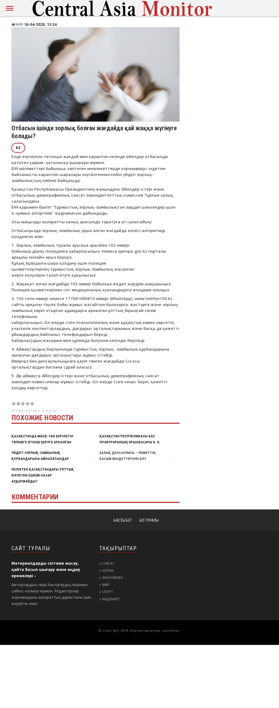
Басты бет (123, 520)
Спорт (107, 591)
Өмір (106, 584)
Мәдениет (111, 599)
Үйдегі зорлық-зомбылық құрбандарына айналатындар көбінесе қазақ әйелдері (39, 459)
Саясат (108, 563)
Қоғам (107, 570)
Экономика (112, 577)
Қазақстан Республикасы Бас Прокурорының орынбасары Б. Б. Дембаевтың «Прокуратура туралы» (131, 442)
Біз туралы (149, 520)
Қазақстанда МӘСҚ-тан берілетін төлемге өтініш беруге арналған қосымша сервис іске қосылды (42, 442)
